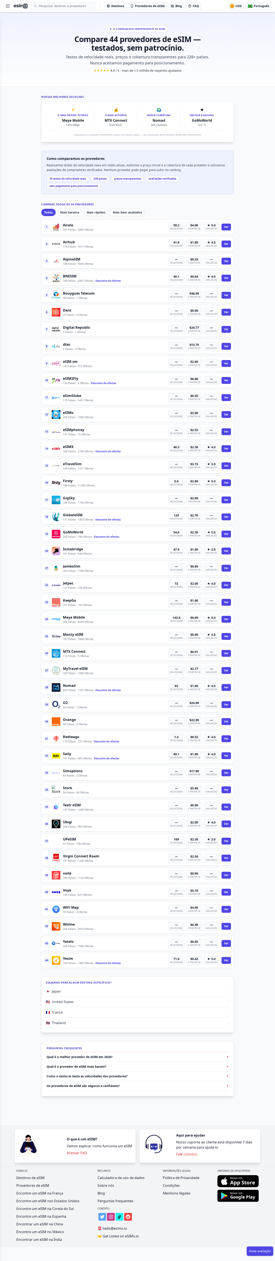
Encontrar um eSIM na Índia (39, 1239)
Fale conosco (186, 1154)
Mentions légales (177, 1193)
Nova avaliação (260, 1251)
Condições (171, 1185)
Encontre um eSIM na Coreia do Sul (45, 1208)
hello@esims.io (112, 1228)
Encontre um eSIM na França (39, 1193)
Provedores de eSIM (32, 1185)
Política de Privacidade (181, 1177)
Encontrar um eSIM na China (39, 1224)
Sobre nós (106, 1185)
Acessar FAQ (77, 1152)
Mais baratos (69, 212)
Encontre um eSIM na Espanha (41, 1216)
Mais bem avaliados (127, 212)
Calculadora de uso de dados (121, 1177)
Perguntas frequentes (115, 1201)
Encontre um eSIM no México (40, 1231)
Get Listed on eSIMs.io (118, 1236)
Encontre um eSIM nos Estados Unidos (47, 1201)
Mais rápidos (96, 212)
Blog (101, 1193)
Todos (48, 212)
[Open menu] (7, 6)
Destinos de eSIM (30, 1177)
